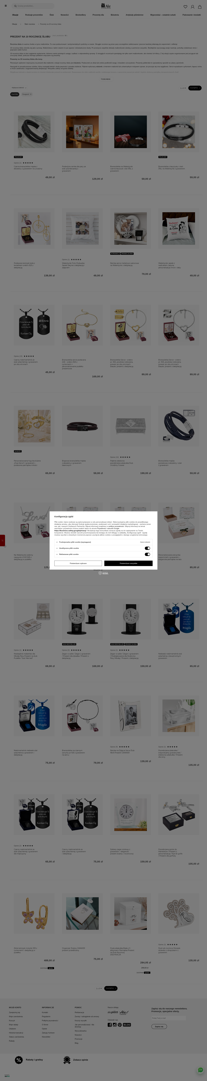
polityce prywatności (116, 526)
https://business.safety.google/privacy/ (70, 531)
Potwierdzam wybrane (78, 563)
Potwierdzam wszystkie (128, 563)
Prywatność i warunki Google (108, 528)
